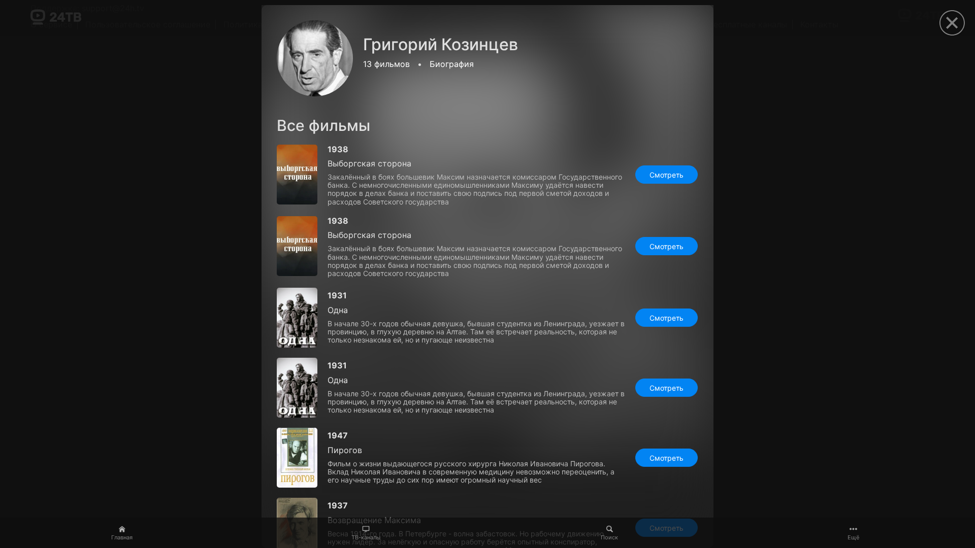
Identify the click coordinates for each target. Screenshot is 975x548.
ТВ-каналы (365, 537)
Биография (452, 64)
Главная (122, 537)
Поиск (609, 537)
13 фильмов (386, 64)
